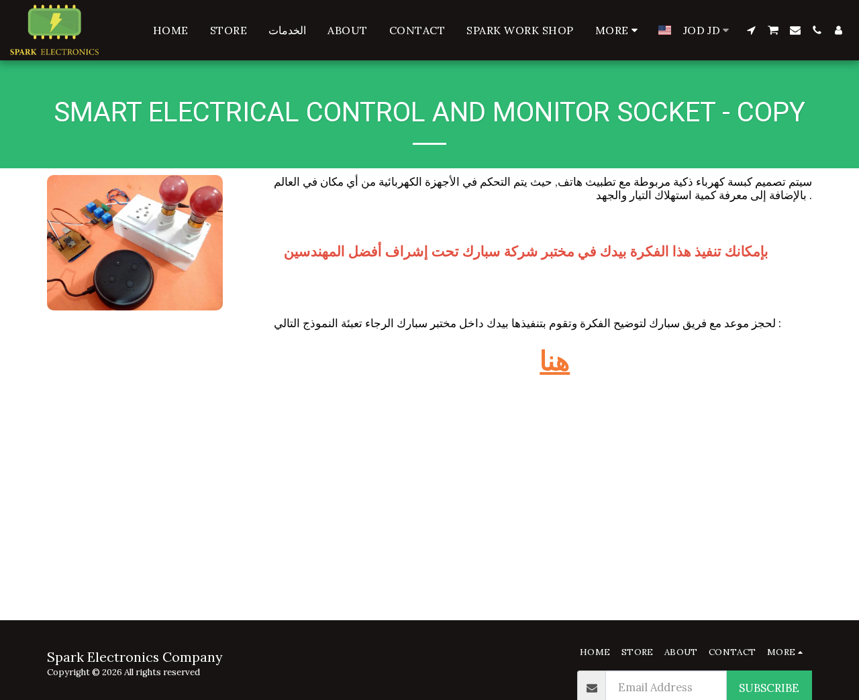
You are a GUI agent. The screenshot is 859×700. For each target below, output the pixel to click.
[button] (751, 30)
